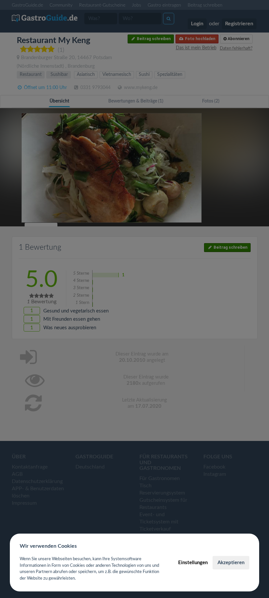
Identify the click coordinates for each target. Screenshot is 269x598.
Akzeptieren (230, 562)
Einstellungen (193, 562)
